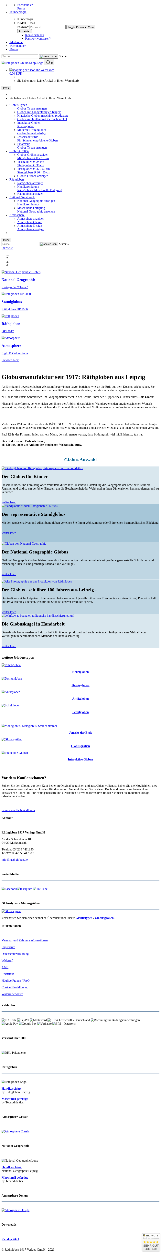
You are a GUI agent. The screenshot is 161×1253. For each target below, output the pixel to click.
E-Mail (21, 22)
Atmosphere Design (29, 225)
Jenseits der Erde (27, 137)
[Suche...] (48, 56)
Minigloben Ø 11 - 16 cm (33, 158)
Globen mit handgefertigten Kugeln (39, 112)
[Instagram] (24, 889)
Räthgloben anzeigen (30, 183)
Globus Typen (18, 105)
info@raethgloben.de (15, 859)
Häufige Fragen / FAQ (16, 980)
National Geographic (22, 197)
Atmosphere (17, 215)
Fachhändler (25, 5)
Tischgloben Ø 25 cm (30, 161)
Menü (6, 87)
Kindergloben (25, 126)
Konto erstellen (34, 35)
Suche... (64, 56)
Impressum (8, 947)
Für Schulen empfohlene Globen (37, 140)
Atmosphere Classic (29, 222)
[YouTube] (40, 889)
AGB (5, 967)
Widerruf (7, 960)
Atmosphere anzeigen (30, 218)
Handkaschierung (28, 186)
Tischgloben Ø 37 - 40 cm (33, 168)
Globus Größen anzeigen (32, 154)
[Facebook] (9, 889)
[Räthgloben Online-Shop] (23, 63)
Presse (21, 8)
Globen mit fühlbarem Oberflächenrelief (42, 119)
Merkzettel (16, 42)
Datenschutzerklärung (15, 953)
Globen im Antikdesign (31, 133)
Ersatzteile (23, 144)
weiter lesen (9, 502)
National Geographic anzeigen (36, 200)
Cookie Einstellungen (15, 987)
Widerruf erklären (12, 994)
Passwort (22, 27)
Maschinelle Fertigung (31, 208)
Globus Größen (19, 151)
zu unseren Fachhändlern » (18, 810)
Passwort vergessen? (38, 38)
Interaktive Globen (28, 122)
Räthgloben (16, 179)
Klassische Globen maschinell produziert (42, 115)
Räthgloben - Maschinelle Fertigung (39, 190)
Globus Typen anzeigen (32, 108)
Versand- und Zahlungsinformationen (25, 940)
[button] (7, 360)
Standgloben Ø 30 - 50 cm (33, 172)
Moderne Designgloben (32, 129)
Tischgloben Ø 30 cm (30, 165)
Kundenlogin (18, 12)
